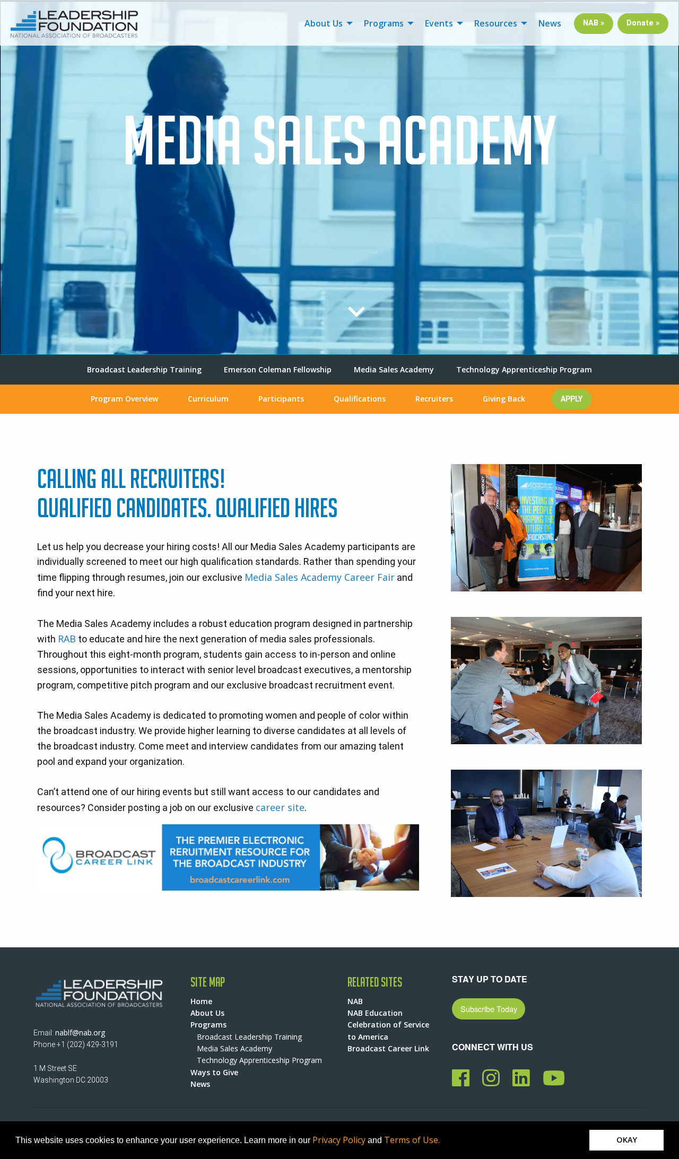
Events (439, 23)
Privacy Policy (338, 1140)
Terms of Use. (412, 1140)
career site (280, 807)
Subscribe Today (488, 1008)
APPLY (571, 399)
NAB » (593, 23)
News (549, 23)
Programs (384, 23)
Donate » (642, 23)
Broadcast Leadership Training (144, 369)
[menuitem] (325, 23)
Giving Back (504, 399)
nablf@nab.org (80, 1032)
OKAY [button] (626, 1140)
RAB (67, 638)
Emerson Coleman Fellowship (278, 369)
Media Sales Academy (394, 369)
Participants (281, 399)
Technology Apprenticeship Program (524, 369)
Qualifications (360, 399)
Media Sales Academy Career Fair (320, 577)
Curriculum (208, 399)
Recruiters (434, 399)
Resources (495, 23)
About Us (323, 23)
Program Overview (124, 399)
